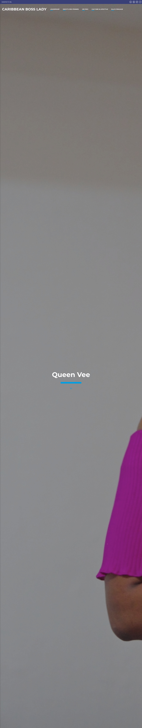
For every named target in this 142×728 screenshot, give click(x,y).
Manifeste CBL (7, 2)
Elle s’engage (117, 9)
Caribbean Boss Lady (24, 9)
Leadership (55, 9)
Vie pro (85, 9)
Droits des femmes (71, 9)
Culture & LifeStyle (100, 9)
